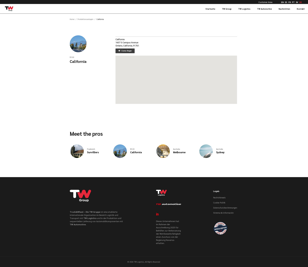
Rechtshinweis (219, 197)
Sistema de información (223, 212)
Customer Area (265, 2)
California (78, 61)
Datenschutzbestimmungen (225, 207)
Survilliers (93, 152)
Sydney (220, 152)
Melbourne (179, 152)
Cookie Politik (219, 202)
